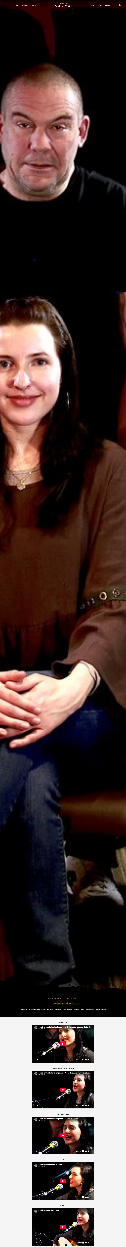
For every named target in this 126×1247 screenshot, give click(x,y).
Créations (25, 5)
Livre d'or (107, 5)
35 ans (17, 5)
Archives (33, 5)
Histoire (93, 5)
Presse (100, 5)
